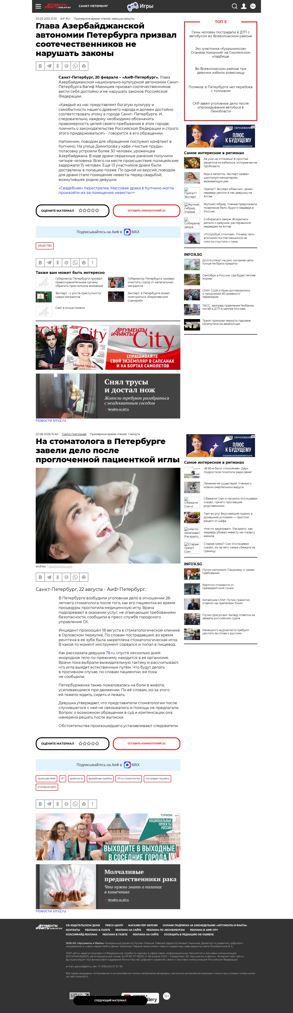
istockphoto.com (60, 566)
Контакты (73, 929)
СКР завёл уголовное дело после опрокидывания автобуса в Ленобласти (221, 107)
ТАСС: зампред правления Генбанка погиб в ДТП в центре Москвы (228, 307)
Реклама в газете (97, 929)
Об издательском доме (83, 925)
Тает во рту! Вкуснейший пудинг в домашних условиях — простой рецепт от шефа (228, 517)
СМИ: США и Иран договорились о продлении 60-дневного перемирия (226, 294)
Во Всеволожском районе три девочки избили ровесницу (220, 71)
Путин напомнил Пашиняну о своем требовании (228, 571)
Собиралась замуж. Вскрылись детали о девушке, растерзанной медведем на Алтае (227, 222)
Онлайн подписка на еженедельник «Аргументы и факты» (205, 925)
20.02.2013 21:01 (46, 18)
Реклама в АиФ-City (204, 929)
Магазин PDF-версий (142, 925)
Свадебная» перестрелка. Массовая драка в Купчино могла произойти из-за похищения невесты (116, 190)
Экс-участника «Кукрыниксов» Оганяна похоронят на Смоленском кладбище (220, 52)
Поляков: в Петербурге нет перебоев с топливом (221, 89)
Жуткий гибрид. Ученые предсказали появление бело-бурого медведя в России (230, 207)
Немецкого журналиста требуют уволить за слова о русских (225, 632)
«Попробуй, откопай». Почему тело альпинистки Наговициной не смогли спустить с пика (229, 238)
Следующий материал (110, 1000)
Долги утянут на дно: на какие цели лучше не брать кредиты (227, 262)
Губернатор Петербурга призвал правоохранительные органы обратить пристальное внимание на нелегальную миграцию (69, 284)
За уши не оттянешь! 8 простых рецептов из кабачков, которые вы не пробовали (230, 162)
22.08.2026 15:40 (47, 434)
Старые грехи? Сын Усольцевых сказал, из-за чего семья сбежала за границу (229, 547)
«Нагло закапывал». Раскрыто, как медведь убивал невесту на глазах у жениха (229, 532)
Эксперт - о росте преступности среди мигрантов (78, 295)
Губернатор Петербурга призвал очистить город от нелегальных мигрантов (151, 282)
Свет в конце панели (70, 307)
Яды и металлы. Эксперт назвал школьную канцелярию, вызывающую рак (226, 177)
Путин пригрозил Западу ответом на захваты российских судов (228, 617)
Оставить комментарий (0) (146, 210)
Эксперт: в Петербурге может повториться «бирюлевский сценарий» (149, 296)
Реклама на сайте (128, 929)
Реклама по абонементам (165, 929)
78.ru (110, 653)
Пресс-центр (114, 925)
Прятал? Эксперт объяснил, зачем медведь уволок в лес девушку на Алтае (228, 192)
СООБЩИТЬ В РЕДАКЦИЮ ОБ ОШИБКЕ (189, 934)
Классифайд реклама (81, 934)
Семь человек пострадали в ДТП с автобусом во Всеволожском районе (220, 34)
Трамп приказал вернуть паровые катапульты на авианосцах (226, 322)
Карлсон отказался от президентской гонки (218, 586)
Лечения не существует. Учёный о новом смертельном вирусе (228, 485)
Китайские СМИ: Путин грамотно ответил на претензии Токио (226, 601)
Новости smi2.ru (51, 420)
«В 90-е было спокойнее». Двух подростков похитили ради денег (228, 470)
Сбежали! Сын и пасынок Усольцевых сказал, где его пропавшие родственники (230, 502)
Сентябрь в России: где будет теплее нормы (228, 277)
